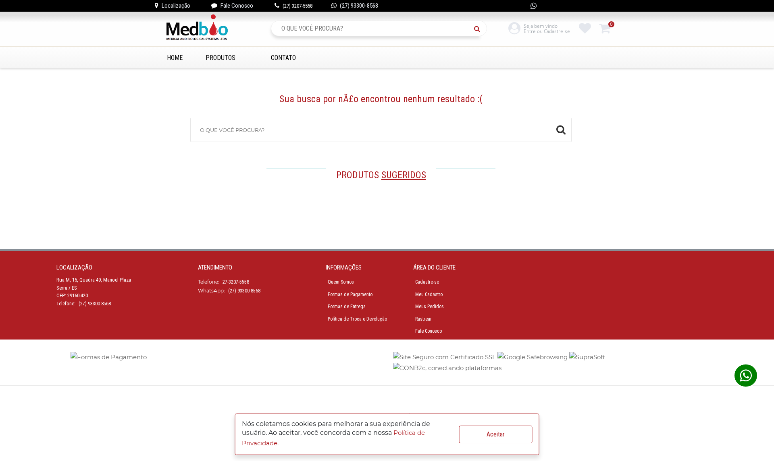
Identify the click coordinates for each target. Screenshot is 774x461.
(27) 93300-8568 (359, 5)
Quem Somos (341, 282)
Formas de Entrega (347, 306)
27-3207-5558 (236, 282)
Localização (176, 5)
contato (283, 58)
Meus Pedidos (429, 306)
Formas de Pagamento (350, 294)
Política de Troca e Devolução (357, 319)
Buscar (479, 28)
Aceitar (496, 434)
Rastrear (423, 319)
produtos (220, 58)
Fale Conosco (237, 5)
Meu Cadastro (429, 294)
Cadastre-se (427, 282)
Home (175, 58)
